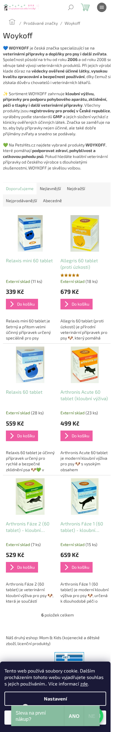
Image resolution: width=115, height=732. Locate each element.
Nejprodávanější (21, 200)
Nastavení (55, 698)
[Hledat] (71, 7)
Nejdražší (76, 188)
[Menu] (102, 7)
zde (84, 683)
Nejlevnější (50, 188)
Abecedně (52, 200)
